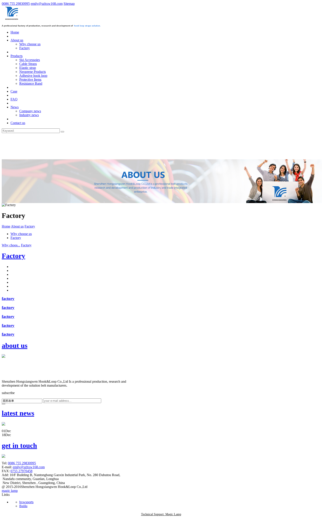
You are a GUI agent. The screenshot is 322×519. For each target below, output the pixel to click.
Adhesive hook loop (33, 75)
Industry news (29, 115)
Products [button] (17, 56)
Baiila (23, 506)
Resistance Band (30, 83)
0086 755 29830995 (16, 3)
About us (17, 226)
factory (8, 298)
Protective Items (30, 79)
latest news (18, 413)
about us (14, 345)
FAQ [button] (14, 99)
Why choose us (30, 44)
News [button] (15, 107)
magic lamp (10, 491)
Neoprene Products (32, 72)
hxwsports (26, 502)
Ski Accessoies (29, 60)
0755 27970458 (21, 471)
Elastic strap (27, 68)
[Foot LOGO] (11, 378)
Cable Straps (28, 64)
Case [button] (14, 91)
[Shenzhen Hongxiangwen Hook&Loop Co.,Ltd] (12, 20)
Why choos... (11, 245)
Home (6, 226)
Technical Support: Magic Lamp (161, 514)
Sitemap (69, 3)
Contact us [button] (18, 123)
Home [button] (15, 32)
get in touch (19, 445)
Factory (24, 48)
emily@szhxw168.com (47, 3)
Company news (30, 111)
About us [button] (17, 40)
